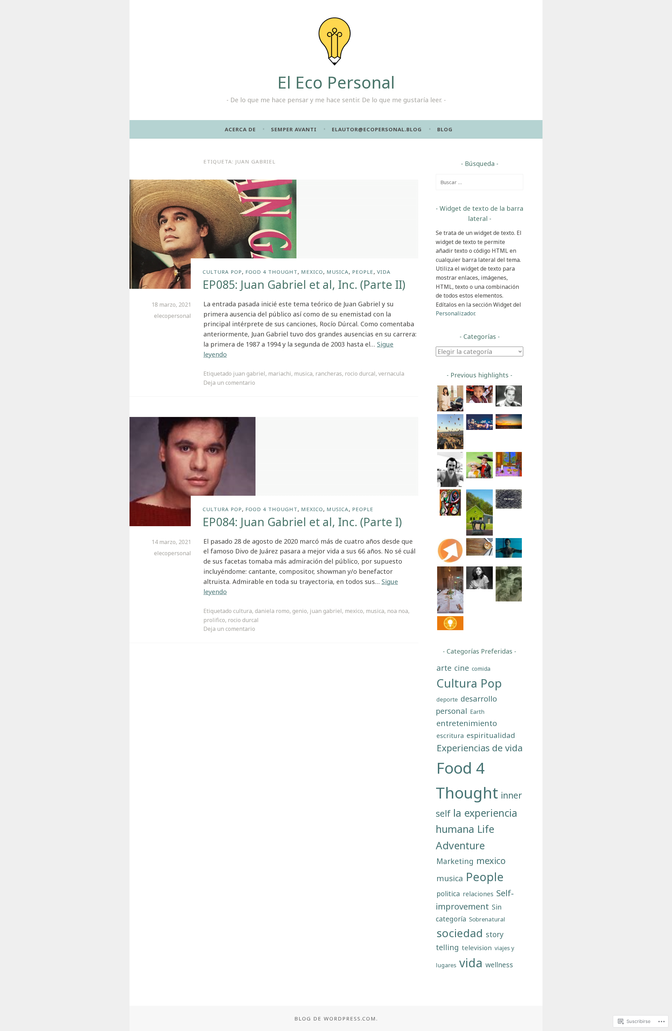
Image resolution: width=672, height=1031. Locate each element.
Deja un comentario (229, 382)
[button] (450, 399)
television (477, 947)
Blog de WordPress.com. (336, 1018)
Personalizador (455, 313)
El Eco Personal (336, 82)
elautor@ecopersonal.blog (377, 129)
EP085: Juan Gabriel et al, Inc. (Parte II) (304, 284)
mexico (312, 271)
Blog (445, 129)
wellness (499, 964)
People (362, 271)
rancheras (328, 373)
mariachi (279, 373)
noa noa (397, 611)
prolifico (214, 620)
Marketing (455, 861)
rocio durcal (360, 373)
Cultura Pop (222, 271)
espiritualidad (491, 735)
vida (384, 271)
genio (299, 611)
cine (461, 668)
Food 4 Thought (271, 271)
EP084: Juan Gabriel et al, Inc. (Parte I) (302, 521)
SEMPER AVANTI (294, 129)
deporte (447, 699)
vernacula (391, 373)
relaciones (478, 894)
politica (448, 893)
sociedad (459, 933)
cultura (242, 611)
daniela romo (272, 611)
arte (443, 668)
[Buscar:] (479, 182)
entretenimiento (466, 723)
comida (481, 669)
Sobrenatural (487, 919)
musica (338, 271)
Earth (477, 712)
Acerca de (240, 129)
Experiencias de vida (479, 747)
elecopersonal (172, 316)
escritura (450, 735)
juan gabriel (249, 373)
